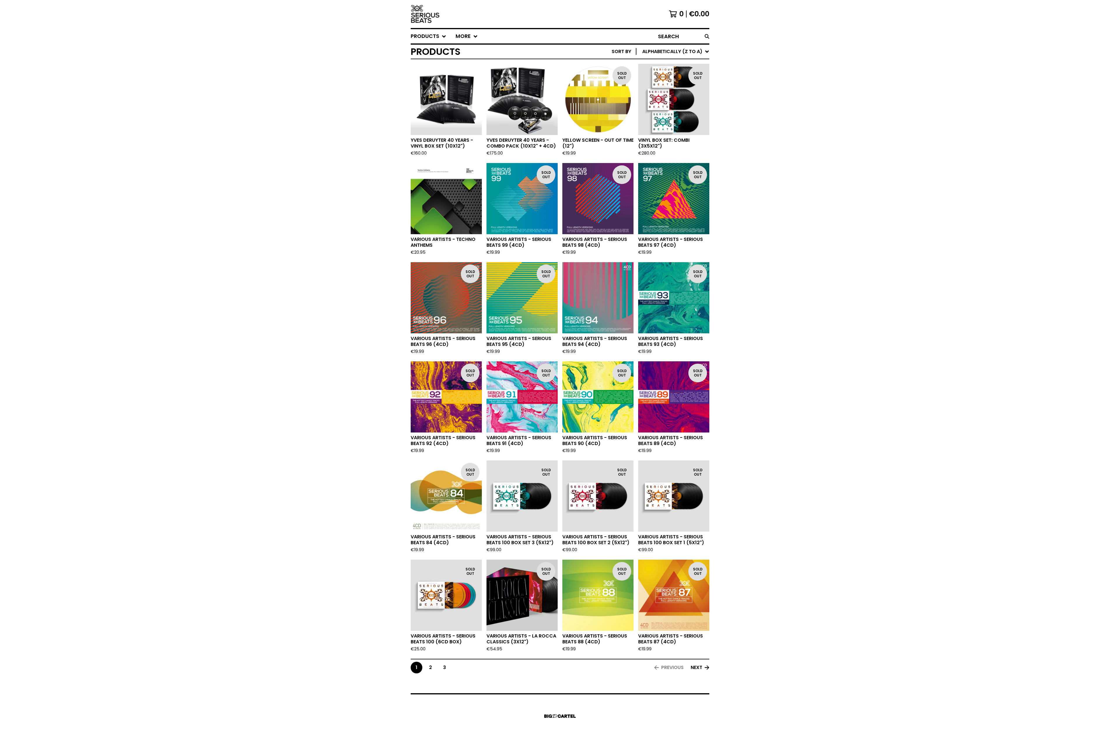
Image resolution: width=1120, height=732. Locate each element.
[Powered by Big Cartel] (560, 716)
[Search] (707, 36)
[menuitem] (428, 36)
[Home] (425, 14)
